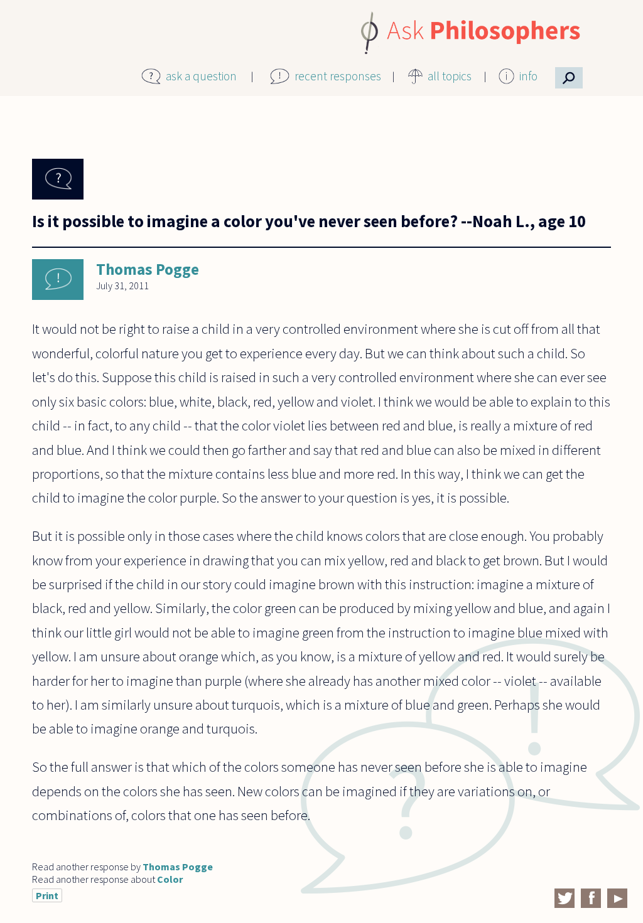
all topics (450, 75)
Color (170, 879)
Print (47, 895)
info (528, 75)
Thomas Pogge (147, 269)
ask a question (201, 75)
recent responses (337, 75)
